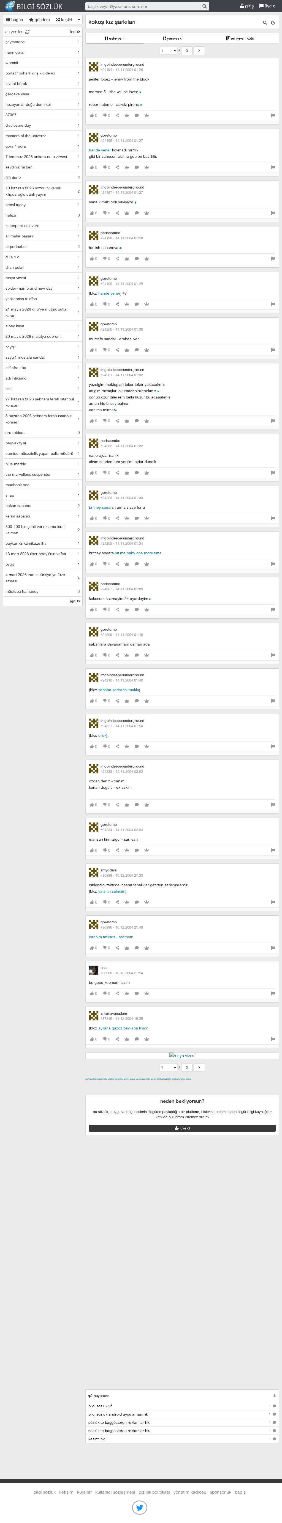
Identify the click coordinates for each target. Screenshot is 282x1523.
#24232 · (122, 771)
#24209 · (122, 634)
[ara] (204, 6)
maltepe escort (122, 1085)
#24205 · (122, 543)
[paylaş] (117, 115)
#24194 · (122, 69)
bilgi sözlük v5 (180, 1405)
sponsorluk (220, 1491)
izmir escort (96, 1085)
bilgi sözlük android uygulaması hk (180, 1414)
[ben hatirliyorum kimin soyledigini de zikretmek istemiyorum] (121, 247)
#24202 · (122, 446)
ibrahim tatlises (102, 936)
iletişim (66, 1491)
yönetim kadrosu (189, 1491)
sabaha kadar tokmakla (118, 689)
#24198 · (122, 238)
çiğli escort (195, 1085)
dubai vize (102, 1079)
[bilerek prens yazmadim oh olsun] (141, 104)
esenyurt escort (162, 1091)
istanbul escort (112, 1091)
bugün (16, 19)
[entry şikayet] (273, 115)
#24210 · (122, 680)
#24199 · (122, 283)
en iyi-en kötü (242, 38)
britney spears (101, 507)
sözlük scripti (114, 1079)
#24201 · (122, 375)
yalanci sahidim (111, 891)
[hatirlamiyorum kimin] (135, 202)
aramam (126, 936)
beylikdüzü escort (194, 1091)
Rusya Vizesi (91, 1079)
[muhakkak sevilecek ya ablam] (140, 91)
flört (159, 1079)
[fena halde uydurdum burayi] (158, 390)
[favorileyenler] (146, 115)
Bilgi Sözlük (38, 6)
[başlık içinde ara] (265, 22)
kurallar (84, 1491)
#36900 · (122, 973)
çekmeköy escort (223, 1085)
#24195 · (122, 140)
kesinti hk (180, 1438)
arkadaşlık (166, 1079)
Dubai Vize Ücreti (148, 1079)
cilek (102, 735)
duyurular (101, 1396)
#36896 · (122, 927)
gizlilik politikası (154, 1491)
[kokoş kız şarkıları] (199, 50)
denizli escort (172, 1085)
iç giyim (125, 1079)
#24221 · (122, 726)
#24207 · (122, 589)
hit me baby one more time (138, 552)
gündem (42, 19)
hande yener (100, 150)
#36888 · (122, 875)
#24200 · (122, 329)
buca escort (148, 1085)
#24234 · (122, 829)
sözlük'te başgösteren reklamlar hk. (180, 1422)
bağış (240, 1491)
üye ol (270, 6)
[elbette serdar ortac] (116, 409)
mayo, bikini (185, 1079)
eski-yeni (116, 38)
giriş (249, 6)
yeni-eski (174, 38)
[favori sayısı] (127, 115)
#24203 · (122, 497)
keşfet (66, 19)
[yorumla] (137, 115)
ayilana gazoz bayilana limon (123, 1028)
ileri (73, 31)
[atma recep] (150, 598)
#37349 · (122, 1018)
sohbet (175, 1079)
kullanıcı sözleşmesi (115, 1491)
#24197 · (122, 192)
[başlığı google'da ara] (273, 22)
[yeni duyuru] (274, 1395)
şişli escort (137, 1091)
